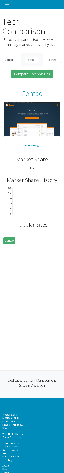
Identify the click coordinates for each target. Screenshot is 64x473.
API (4, 453)
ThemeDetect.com (12, 437)
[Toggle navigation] (7, 4)
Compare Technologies (32, 74)
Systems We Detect (12, 450)
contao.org (32, 145)
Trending (7, 460)
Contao (32, 93)
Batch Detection (10, 456)
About (5, 465)
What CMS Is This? (11, 443)
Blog (4, 469)
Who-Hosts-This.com (13, 433)
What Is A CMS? (10, 446)
